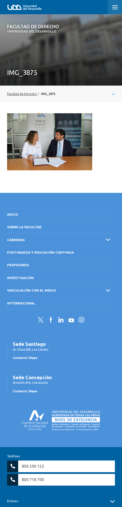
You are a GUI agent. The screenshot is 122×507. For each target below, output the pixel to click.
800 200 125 (33, 466)
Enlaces (12, 501)
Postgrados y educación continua (40, 252)
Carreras (16, 240)
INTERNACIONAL (21, 303)
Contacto (20, 357)
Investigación (20, 278)
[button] (115, 7)
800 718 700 (33, 479)
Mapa (33, 357)
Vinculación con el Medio (31, 290)
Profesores (18, 265)
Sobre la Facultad (24, 227)
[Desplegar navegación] (61, 94)
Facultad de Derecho (33, 28)
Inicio (12, 214)
